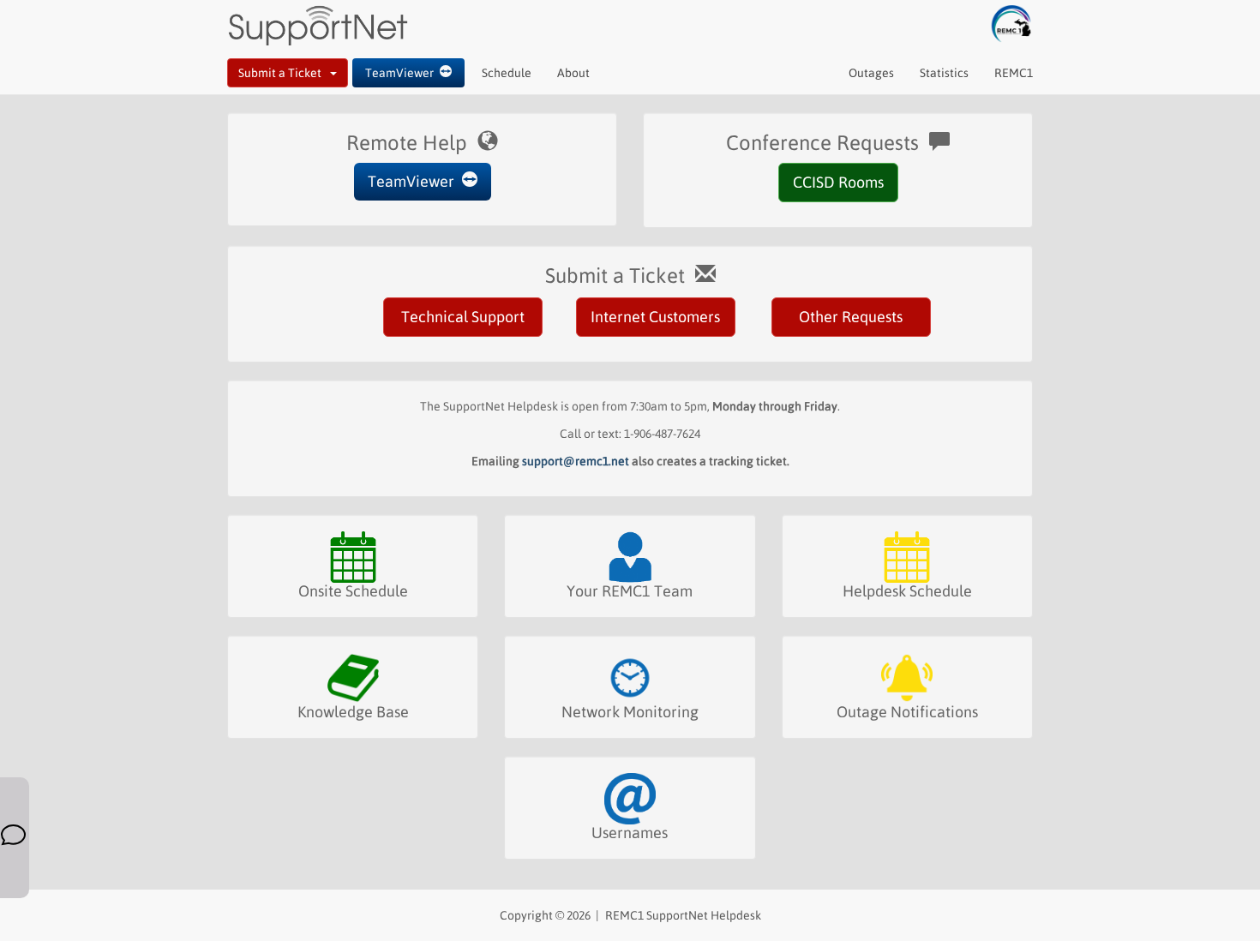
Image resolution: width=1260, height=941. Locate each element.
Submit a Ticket (284, 73)
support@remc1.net (575, 461)
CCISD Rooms (838, 182)
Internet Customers (655, 317)
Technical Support (463, 317)
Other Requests (851, 317)
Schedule (506, 73)
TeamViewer (402, 73)
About (573, 73)
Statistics (944, 73)
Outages (871, 73)
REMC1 (1013, 73)
